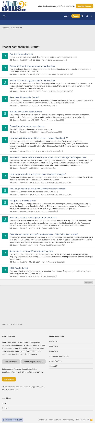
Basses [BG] (52, 105)
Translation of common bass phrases (27, 126)
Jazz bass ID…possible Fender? (24, 97)
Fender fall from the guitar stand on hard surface (32, 66)
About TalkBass (55, 361)
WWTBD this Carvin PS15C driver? (26, 111)
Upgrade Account (84, 6)
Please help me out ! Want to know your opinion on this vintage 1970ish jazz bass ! (48, 157)
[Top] (88, 420)
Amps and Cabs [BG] (55, 120)
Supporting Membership (59, 356)
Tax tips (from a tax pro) (21, 54)
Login (4, 403)
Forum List (53, 341)
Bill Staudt (14, 60)
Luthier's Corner (54, 228)
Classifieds (53, 351)
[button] (4, 16)
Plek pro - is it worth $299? (23, 200)
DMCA (83, 420)
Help (77, 420)
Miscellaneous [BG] (54, 132)
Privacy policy (68, 420)
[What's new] (82, 16)
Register (5, 408)
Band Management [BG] (57, 60)
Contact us (53, 366)
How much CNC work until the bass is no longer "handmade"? (39, 138)
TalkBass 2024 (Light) (13, 420)
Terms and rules (54, 420)
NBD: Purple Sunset (19, 268)
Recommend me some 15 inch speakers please (31, 251)
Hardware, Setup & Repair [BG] (60, 74)
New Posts (53, 346)
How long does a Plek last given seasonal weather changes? (38, 174)
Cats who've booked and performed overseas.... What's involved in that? (44, 234)
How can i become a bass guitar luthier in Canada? (33, 217)
